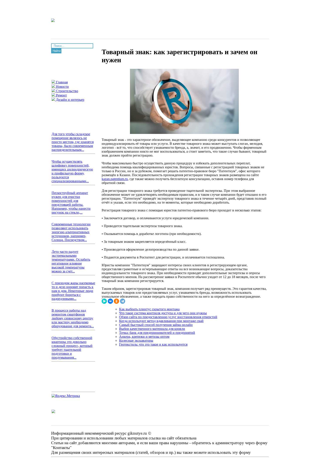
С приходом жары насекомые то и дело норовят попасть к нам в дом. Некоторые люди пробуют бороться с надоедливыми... (73, 291)
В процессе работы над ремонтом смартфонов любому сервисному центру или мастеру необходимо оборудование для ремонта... (73, 318)
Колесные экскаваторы (136, 340)
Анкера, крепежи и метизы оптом (144, 336)
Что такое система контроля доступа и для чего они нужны (163, 313)
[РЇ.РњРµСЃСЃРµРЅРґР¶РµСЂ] (104, 301)
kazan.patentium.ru (115, 179)
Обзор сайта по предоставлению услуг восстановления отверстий (168, 317)
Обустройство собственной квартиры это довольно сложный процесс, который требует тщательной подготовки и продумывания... (72, 347)
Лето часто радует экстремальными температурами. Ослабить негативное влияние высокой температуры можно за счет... (71, 261)
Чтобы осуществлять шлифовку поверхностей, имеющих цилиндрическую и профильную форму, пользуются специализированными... (72, 171)
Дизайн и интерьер (69, 99)
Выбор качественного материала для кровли (152, 329)
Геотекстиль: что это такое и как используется (153, 344)
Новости (62, 86)
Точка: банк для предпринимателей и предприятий (157, 332)
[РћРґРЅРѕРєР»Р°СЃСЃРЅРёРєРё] (116, 301)
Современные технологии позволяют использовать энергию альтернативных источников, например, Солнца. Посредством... (71, 232)
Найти (57, 50)
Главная (61, 82)
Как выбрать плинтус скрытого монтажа (149, 309)
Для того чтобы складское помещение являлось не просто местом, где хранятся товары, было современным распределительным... (73, 142)
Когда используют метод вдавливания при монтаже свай (161, 321)
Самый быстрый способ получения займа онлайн (156, 325)
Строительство (66, 91)
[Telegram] (122, 301)
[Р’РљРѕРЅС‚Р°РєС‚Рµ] (110, 301)
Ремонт (61, 95)
